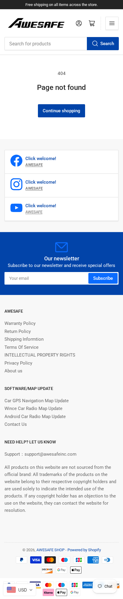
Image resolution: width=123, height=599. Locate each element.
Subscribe (103, 278)
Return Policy (17, 331)
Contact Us (15, 424)
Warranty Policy (20, 323)
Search (107, 43)
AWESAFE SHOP (50, 550)
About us (13, 371)
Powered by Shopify (84, 550)
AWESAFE (33, 212)
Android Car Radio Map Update (35, 416)
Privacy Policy (18, 363)
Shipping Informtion (24, 339)
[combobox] (61, 43)
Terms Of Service (21, 347)
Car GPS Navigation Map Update (36, 400)
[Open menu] (112, 23)
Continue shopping (61, 110)
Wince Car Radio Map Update (33, 408)
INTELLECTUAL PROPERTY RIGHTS (39, 355)
